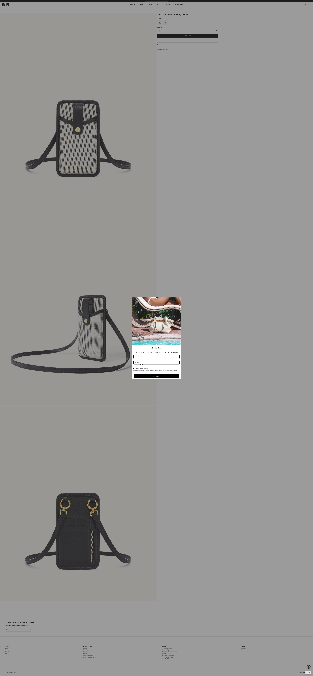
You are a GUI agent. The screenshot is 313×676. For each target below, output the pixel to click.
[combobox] (137, 363)
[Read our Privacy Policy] (179, 371)
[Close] (179, 298)
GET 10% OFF (156, 376)
